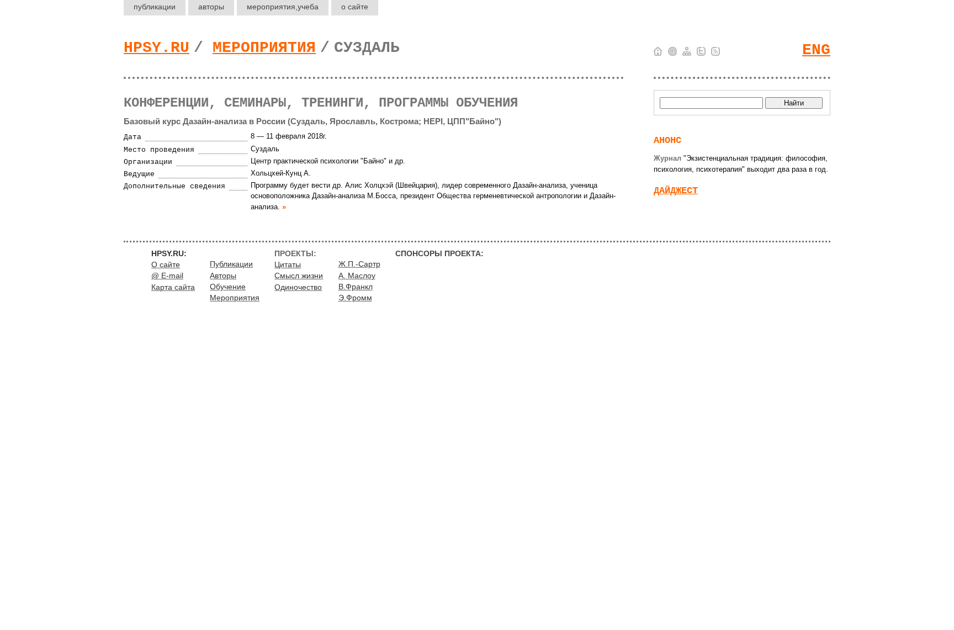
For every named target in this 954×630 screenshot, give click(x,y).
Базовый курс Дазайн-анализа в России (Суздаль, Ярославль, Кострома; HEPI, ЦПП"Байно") (312, 121)
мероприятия (283, 6)
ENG (816, 50)
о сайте (354, 6)
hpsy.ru (156, 47)
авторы (211, 6)
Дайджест (676, 191)
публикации (155, 6)
